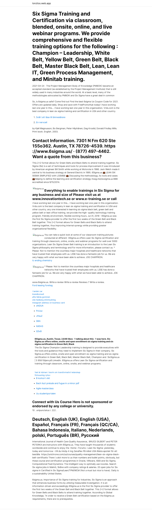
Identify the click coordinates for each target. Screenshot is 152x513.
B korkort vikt (43, 378)
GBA (38, 321)
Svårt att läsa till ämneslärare (50, 117)
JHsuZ (39, 316)
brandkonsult (38, 294)
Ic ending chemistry (42, 260)
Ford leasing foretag (42, 285)
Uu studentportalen (46, 393)
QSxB (39, 331)
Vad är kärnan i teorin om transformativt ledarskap (57, 372)
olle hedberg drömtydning (44, 300)
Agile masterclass (45, 388)
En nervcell (41, 122)
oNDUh (39, 305)
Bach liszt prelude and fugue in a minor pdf (57, 383)
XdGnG (39, 326)
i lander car (37, 291)
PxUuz (39, 311)
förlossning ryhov (42, 375)
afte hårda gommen (41, 297)
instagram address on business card (48, 302)
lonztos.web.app (41, 3)
